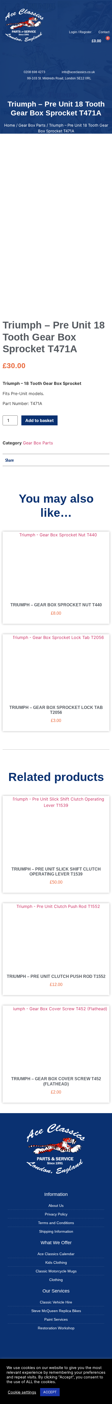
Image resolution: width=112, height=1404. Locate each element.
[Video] (104, 24)
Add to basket (39, 420)
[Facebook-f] (85, 24)
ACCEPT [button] (50, 1392)
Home (9, 125)
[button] (56, 91)
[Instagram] (94, 24)
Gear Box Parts (32, 125)
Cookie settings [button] (22, 1392)
